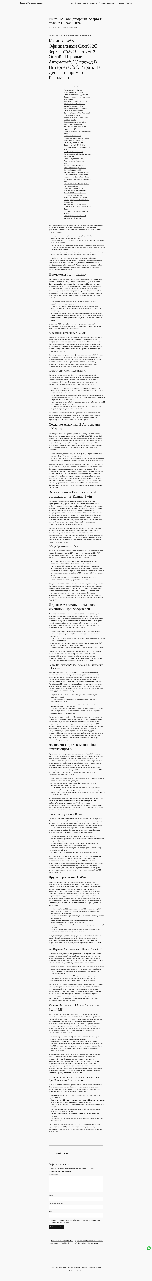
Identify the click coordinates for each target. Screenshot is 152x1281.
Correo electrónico (56, 1203)
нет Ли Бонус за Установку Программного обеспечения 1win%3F (74, 161)
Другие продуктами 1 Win (73, 124)
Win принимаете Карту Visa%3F (75, 92)
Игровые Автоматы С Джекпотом (76, 95)
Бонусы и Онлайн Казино (73, 195)
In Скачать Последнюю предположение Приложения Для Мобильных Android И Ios (76, 138)
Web (50, 1212)
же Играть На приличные (73, 152)
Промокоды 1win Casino (73, 90)
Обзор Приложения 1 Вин (73, 106)
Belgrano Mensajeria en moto (31, 3)
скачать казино (59, 351)
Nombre (52, 1195)
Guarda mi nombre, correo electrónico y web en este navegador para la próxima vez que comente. (76, 1221)
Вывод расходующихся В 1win (75, 122)
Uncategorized (73, 27)
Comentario (53, 1175)
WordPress (80, 1271)
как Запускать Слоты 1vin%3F (75, 204)
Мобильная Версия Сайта (73, 188)
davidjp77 (63, 27)
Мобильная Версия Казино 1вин (76, 197)
